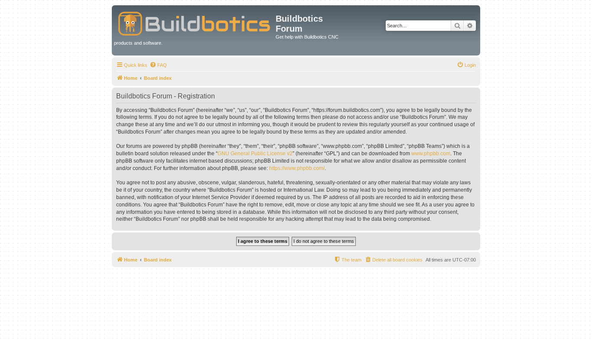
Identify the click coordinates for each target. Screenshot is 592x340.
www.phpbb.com (430, 153)
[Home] (195, 21)
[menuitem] (158, 65)
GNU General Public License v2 (255, 153)
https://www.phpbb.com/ (297, 168)
